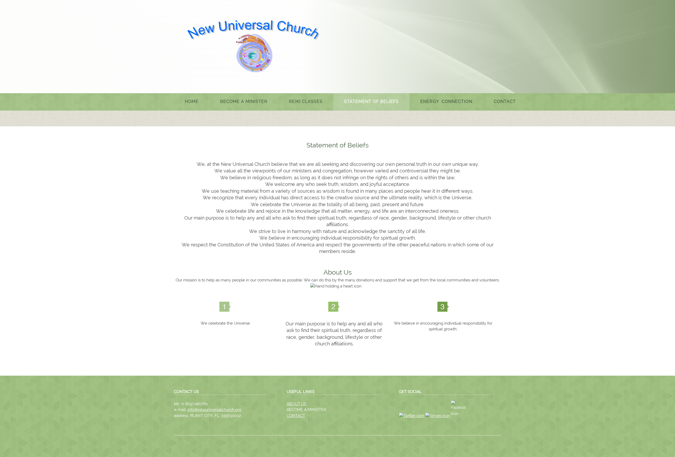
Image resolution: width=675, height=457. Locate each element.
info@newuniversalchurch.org (214, 409)
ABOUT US (296, 403)
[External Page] (459, 415)
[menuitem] (191, 102)
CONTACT (296, 415)
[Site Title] (253, 46)
